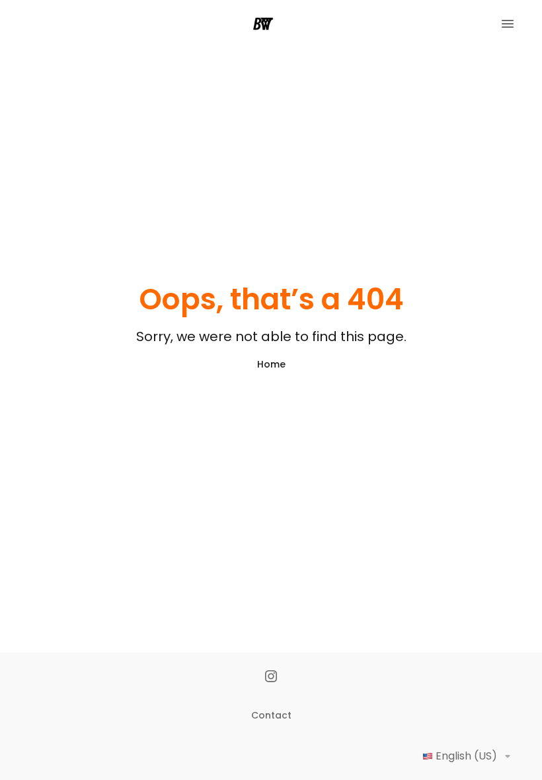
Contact (271, 715)
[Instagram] (271, 677)
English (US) (466, 755)
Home (271, 364)
